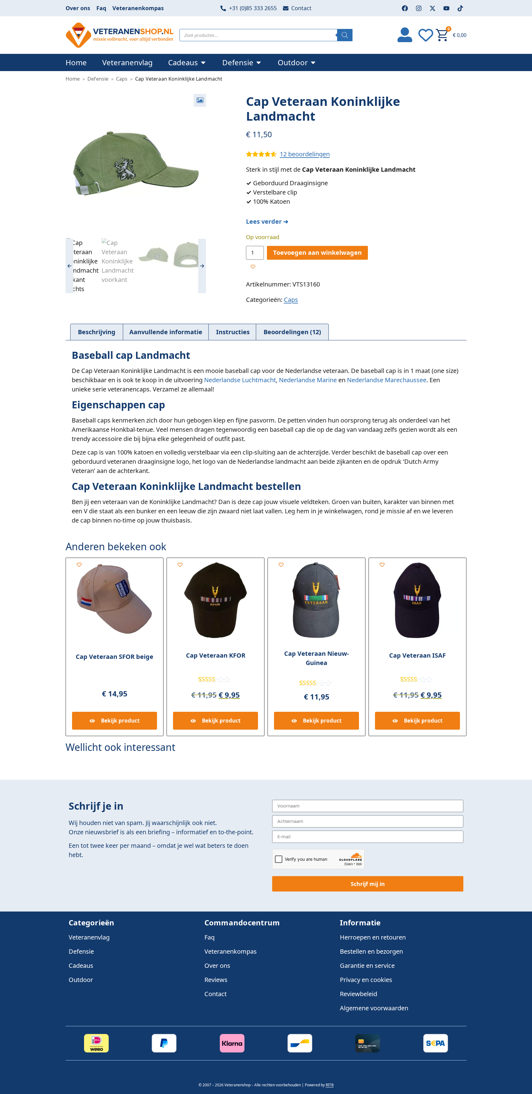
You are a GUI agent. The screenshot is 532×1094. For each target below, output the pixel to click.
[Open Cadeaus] (203, 62)
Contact (215, 994)
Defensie (97, 78)
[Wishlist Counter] (426, 35)
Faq (101, 8)
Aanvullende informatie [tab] (165, 332)
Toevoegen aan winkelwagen (317, 252)
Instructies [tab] (233, 332)
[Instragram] (419, 8)
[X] (432, 8)
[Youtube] (446, 8)
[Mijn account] (404, 33)
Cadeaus (81, 965)
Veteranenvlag (89, 937)
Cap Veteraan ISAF (417, 655)
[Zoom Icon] (200, 100)
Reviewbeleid (358, 994)
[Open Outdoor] (313, 62)
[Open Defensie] (258, 62)
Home (73, 78)
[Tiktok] (460, 8)
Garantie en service (367, 965)
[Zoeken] (345, 35)
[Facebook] (405, 8)
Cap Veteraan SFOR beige (114, 656)
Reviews (216, 980)
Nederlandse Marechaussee (386, 380)
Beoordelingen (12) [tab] (292, 332)
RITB (330, 1085)
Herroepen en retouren (373, 937)
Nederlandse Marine (308, 380)
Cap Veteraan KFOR (215, 655)
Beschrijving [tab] (96, 332)
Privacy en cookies (366, 980)
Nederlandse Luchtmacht (240, 380)
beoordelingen (305, 154)
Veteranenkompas (138, 8)
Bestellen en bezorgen (371, 951)
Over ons (78, 8)
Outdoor (81, 980)
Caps (122, 78)
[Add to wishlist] (253, 267)
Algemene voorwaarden (374, 1008)
